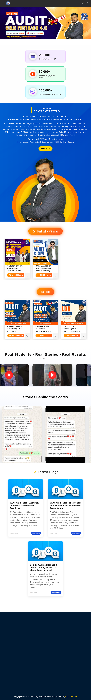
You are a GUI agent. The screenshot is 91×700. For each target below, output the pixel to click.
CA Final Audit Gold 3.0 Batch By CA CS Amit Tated (15, 328)
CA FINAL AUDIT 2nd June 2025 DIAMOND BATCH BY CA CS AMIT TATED (43, 331)
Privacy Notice (57, 636)
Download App (12, 675)
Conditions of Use (59, 640)
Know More (45, 149)
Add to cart (27, 276)
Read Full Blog (36, 533)
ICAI (8, 685)
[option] (45, 23)
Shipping (55, 633)
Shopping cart (83, 2)
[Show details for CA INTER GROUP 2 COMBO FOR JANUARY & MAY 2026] (17, 252)
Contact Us (11, 681)
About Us (55, 643)
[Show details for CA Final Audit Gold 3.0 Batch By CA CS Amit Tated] (17, 312)
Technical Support (14, 678)
